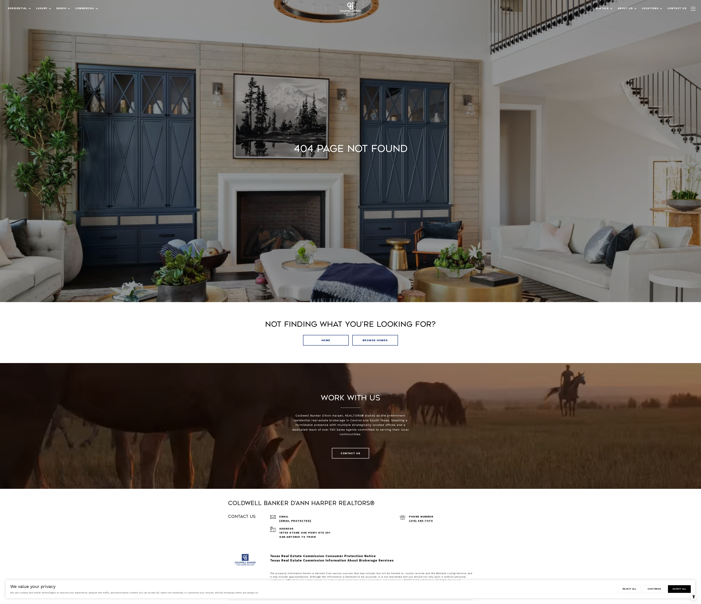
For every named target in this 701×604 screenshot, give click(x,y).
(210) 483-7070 (421, 520)
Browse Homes (375, 340)
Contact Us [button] (350, 453)
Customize (654, 589)
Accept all (679, 589)
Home (325, 340)
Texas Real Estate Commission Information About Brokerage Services (332, 560)
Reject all (629, 589)
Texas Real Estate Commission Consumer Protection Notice (323, 556)
